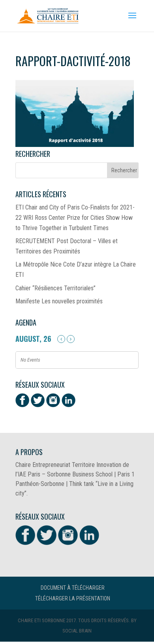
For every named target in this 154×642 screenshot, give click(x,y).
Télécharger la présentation (72, 598)
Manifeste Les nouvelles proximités (59, 301)
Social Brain (77, 631)
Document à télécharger (73, 588)
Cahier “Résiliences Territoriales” (55, 288)
